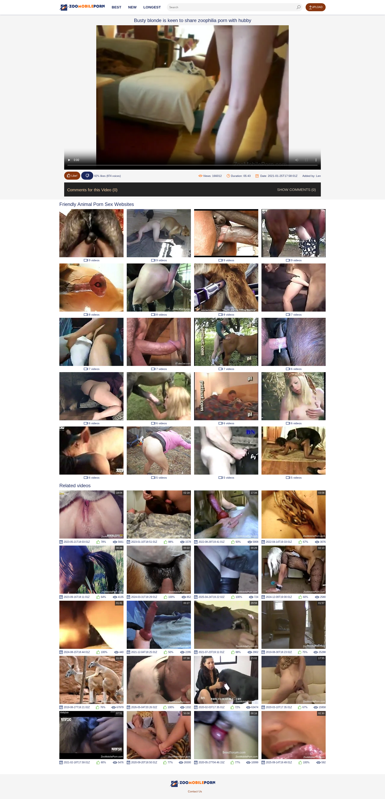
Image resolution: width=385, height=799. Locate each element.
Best (116, 7)
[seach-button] (299, 7)
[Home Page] (82, 7)
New (132, 7)
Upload (317, 7)
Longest (152, 7)
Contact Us (195, 791)
